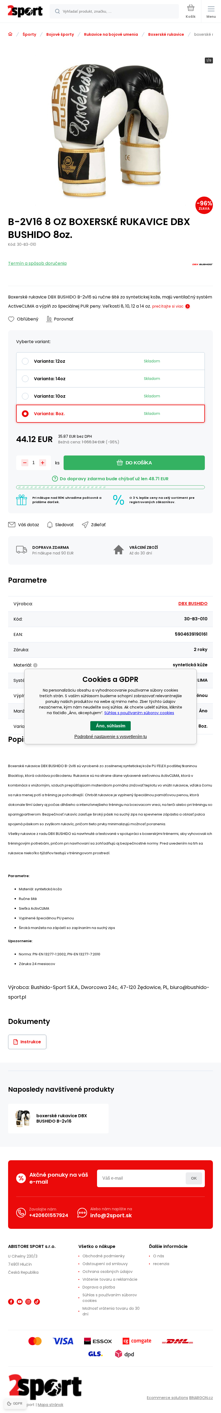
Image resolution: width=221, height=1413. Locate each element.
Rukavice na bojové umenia (111, 34)
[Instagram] (28, 1302)
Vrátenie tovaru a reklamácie (109, 1279)
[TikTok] (37, 1302)
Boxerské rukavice (166, 34)
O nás (158, 1256)
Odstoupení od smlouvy (105, 1263)
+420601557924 (48, 1215)
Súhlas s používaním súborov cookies (109, 1297)
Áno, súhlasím (110, 726)
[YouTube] (20, 1302)
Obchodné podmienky (103, 1256)
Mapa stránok (50, 1404)
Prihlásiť (194, 1178)
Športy (29, 34)
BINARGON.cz (201, 1397)
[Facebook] (11, 1302)
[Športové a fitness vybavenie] (10, 34)
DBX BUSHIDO (193, 603)
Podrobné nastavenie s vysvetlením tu (110, 736)
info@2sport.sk (111, 1215)
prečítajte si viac (168, 306)
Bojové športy (60, 34)
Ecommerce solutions (167, 1397)
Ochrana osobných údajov (107, 1271)
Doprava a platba (98, 1287)
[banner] (25, 11)
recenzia (161, 1263)
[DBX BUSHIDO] (202, 265)
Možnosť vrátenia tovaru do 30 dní (111, 1311)
